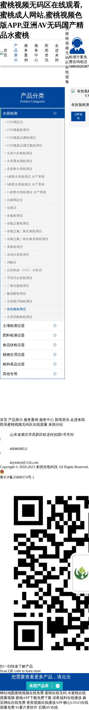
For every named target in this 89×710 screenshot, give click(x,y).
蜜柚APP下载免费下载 (34, 698)
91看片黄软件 (26, 707)
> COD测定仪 (13, 122)
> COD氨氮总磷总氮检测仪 (23, 145)
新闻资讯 (46, 53)
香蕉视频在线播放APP (44, 702)
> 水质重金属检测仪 (18, 161)
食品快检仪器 (14, 345)
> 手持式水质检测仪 (18, 278)
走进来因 (57, 53)
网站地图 (7, 693)
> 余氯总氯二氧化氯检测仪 (23, 231)
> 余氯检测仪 (13, 215)
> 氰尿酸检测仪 (15, 293)
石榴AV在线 (48, 707)
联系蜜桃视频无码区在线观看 (67, 53)
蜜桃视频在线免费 (29, 693)
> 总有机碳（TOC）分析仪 (23, 270)
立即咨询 (78, 116)
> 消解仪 (10, 262)
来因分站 (55, 424)
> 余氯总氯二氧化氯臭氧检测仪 (26, 239)
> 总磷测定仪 (13, 200)
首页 (5, 52)
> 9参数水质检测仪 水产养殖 (24, 184)
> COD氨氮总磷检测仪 (20, 137)
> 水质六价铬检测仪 (18, 153)
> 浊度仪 (10, 208)
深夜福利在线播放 (67, 698)
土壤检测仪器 (14, 326)
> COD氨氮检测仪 (16, 130)
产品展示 (16, 53)
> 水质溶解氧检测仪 (18, 317)
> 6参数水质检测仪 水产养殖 (24, 176)
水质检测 (10, 113)
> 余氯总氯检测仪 (16, 223)
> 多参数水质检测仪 (18, 169)
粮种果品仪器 (14, 364)
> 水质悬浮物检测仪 (18, 301)
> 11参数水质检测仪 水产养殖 (25, 192)
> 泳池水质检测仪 (16, 254)
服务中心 (36, 53)
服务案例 (26, 53)
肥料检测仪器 (14, 335)
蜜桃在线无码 (56, 693)
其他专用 (10, 374)
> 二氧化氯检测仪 (16, 285)
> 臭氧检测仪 (13, 247)
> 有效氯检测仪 (15, 309)
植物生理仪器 (14, 354)
